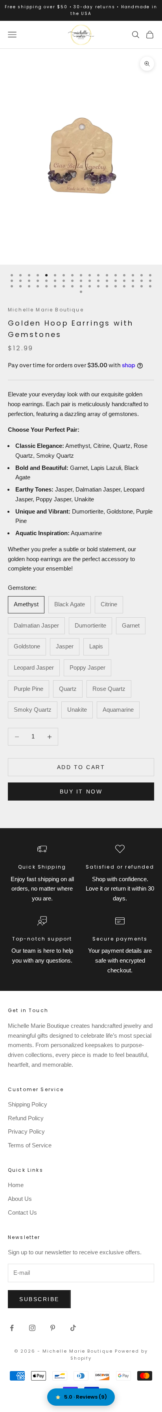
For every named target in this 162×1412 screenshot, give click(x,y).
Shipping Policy (27, 1104)
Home (16, 1185)
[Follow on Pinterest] (53, 1328)
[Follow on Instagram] (32, 1328)
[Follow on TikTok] (73, 1328)
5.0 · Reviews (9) (85, 1397)
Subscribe (39, 1299)
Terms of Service (30, 1145)
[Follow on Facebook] (12, 1328)
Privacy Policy (26, 1131)
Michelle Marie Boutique (46, 309)
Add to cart (81, 767)
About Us (20, 1198)
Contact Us (22, 1212)
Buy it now (81, 791)
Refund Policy (26, 1118)
